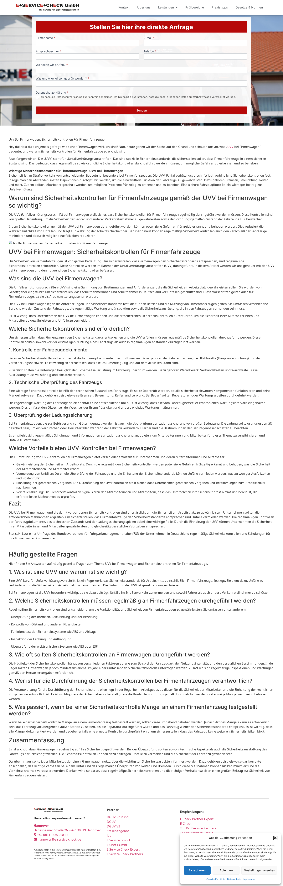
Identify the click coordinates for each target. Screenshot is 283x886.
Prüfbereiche (194, 7)
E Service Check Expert (124, 849)
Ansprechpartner (48, 51)
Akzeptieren (197, 870)
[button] (275, 838)
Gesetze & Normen (249, 7)
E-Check (186, 823)
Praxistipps (220, 7)
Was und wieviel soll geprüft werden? (62, 78)
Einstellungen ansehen (259, 870)
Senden (141, 110)
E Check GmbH (117, 845)
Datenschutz (234, 879)
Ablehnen (226, 870)
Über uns (143, 7)
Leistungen (166, 7)
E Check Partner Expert (197, 819)
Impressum (249, 879)
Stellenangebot (118, 831)
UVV (230, 147)
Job (109, 835)
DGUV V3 (113, 826)
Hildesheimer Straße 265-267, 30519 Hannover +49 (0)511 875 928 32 (67, 830)
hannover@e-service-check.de (59, 839)
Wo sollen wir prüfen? (52, 65)
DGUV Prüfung (118, 817)
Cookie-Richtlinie (215, 879)
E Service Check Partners (125, 854)
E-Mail (149, 38)
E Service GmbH (118, 840)
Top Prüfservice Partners (198, 828)
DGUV (111, 822)
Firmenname (45, 38)
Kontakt (124, 7)
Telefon (150, 51)
